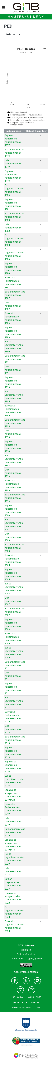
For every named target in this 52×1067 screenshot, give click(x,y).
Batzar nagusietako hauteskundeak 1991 (15, 359)
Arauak (35, 1002)
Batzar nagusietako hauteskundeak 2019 (15, 832)
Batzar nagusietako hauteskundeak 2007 (15, 612)
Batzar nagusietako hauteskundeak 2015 (15, 740)
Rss (38, 1007)
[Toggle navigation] (4, 7)
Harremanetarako (22, 1007)
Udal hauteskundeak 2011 (13, 676)
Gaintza (12, 34)
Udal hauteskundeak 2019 (13, 821)
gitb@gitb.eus (35, 958)
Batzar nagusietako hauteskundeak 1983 (15, 217)
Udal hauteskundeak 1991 (13, 370)
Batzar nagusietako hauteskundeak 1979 (15, 153)
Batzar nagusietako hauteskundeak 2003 (15, 548)
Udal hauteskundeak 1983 (13, 227)
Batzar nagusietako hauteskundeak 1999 (15, 498)
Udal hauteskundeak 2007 (13, 601)
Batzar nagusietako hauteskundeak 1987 (15, 295)
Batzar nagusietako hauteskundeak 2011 (15, 665)
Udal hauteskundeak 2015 (13, 729)
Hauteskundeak (26, 17)
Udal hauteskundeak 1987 (13, 306)
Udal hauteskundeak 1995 (13, 434)
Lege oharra (34, 997)
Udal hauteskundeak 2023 (13, 871)
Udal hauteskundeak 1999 (13, 473)
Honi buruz (17, 997)
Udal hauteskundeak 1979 (13, 163)
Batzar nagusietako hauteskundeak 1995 (15, 423)
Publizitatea (20, 1002)
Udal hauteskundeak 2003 (13, 537)
